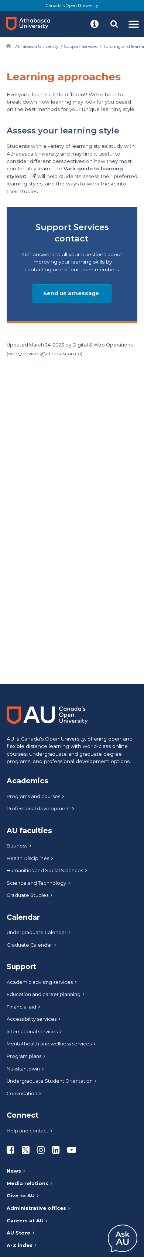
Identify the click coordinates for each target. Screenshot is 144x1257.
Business (17, 846)
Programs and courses (33, 796)
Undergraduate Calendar (36, 932)
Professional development (38, 808)
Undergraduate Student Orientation (50, 1081)
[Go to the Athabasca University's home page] (31, 24)
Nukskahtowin (23, 1069)
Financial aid (21, 1007)
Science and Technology (36, 883)
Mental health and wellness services (49, 1044)
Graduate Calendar (29, 945)
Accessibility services (31, 1019)
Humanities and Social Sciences (45, 870)
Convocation (22, 1093)
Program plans (24, 1056)
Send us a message (72, 293)
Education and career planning (43, 994)
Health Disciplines (28, 858)
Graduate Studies (27, 895)
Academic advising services (40, 982)
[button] (94, 24)
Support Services (80, 46)
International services (32, 1031)
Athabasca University (36, 46)
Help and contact (27, 1131)
